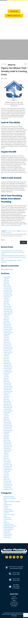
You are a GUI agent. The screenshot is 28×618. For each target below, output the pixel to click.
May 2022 (6, 358)
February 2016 (7, 481)
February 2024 (7, 324)
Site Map (14, 606)
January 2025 (7, 308)
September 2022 (8, 352)
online (8, 207)
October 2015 (7, 487)
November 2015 (8, 486)
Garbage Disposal (8, 511)
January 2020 (7, 404)
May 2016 (6, 476)
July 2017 (6, 453)
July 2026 (6, 278)
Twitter (12, 225)
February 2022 (7, 363)
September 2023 (8, 332)
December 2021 (8, 366)
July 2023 (6, 335)
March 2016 (7, 479)
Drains (5, 503)
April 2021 (6, 379)
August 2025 (7, 296)
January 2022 (7, 365)
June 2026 (6, 280)
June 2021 (6, 376)
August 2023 (7, 334)
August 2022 (7, 353)
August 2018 (7, 432)
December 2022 (8, 347)
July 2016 (6, 472)
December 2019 (8, 406)
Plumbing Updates (9, 529)
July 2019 (6, 414)
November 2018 (8, 427)
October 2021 (7, 370)
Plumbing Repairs (8, 527)
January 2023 (7, 345)
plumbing (7, 172)
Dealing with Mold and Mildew (12, 501)
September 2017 (8, 450)
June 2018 (6, 435)
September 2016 (8, 469)
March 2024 (7, 322)
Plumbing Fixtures (8, 524)
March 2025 (7, 304)
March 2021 (7, 381)
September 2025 (8, 295)
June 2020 (6, 396)
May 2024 (6, 319)
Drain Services (11, 22)
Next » (25, 64)
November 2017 (8, 446)
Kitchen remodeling (9, 514)
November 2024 (8, 311)
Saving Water (7, 530)
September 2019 (8, 410)
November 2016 (8, 466)
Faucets (6, 506)
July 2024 (6, 316)
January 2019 (7, 424)
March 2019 (7, 420)
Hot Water (6, 512)
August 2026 (7, 277)
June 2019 (6, 415)
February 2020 (7, 402)
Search (3, 239)
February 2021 (7, 383)
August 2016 (7, 471)
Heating (9, 28)
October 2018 (7, 428)
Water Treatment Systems (14, 31)
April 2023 (6, 340)
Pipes (5, 521)
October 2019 (7, 409)
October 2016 (7, 468)
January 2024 (7, 326)
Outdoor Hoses (8, 519)
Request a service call (14, 15)
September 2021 (8, 371)
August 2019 (7, 412)
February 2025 (7, 306)
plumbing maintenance (6, 232)
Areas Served (14, 604)
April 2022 (6, 360)
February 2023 (7, 344)
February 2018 (7, 441)
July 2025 (6, 298)
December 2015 (8, 484)
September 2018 (8, 430)
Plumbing (6, 522)
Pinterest (19, 225)
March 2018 (7, 440)
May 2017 (6, 456)
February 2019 (7, 422)
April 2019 (6, 419)
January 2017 (7, 463)
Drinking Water (8, 504)
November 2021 (8, 368)
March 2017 (7, 459)
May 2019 (6, 417)
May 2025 (6, 301)
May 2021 (6, 378)
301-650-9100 (14, 11)
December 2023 (8, 327)
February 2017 (7, 461)
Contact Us (10, 37)
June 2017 (6, 455)
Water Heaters (11, 25)
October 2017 (7, 448)
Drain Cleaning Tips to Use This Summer (11, 250)
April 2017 (6, 458)
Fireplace (6, 508)
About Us (9, 34)
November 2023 (8, 329)
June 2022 (6, 357)
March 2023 (7, 342)
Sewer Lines (7, 532)
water (13, 131)
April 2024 (6, 321)
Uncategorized (8, 534)
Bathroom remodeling (10, 498)
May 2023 (6, 339)
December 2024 (8, 309)
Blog (5, 499)
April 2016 (6, 477)
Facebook (6, 225)
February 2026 (7, 286)
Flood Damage (8, 509)
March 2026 (7, 285)
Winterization (7, 537)
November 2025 (8, 291)
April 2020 (6, 399)
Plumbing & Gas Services (14, 19)
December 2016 (8, 464)
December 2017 (8, 445)
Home (14, 596)
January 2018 (7, 443)
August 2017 (7, 451)
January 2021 (7, 384)
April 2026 (6, 283)
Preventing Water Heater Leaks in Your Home (13, 255)
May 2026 (6, 282)
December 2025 (8, 290)
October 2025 (7, 293)
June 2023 (6, 337)
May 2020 (6, 397)
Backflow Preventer (9, 496)
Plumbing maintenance (10, 525)
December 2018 (8, 425)
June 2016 (6, 474)
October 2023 (7, 331)
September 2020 (8, 391)
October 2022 (7, 350)
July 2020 (6, 394)
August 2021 (7, 373)
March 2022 (7, 362)
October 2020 (7, 389)
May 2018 (6, 437)
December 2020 (8, 386)
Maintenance (7, 517)
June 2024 (6, 317)
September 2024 (8, 313)
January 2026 (7, 288)
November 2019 (8, 407)
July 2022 (6, 355)
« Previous (3, 64)
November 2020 (8, 388)
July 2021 (6, 375)
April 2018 (6, 438)
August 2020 (7, 393)
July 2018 (6, 433)
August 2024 (7, 314)
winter (17, 185)
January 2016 (7, 482)
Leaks (5, 516)
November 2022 (8, 348)
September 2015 (8, 489)
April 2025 (6, 303)
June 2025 (6, 300)
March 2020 (7, 401)
